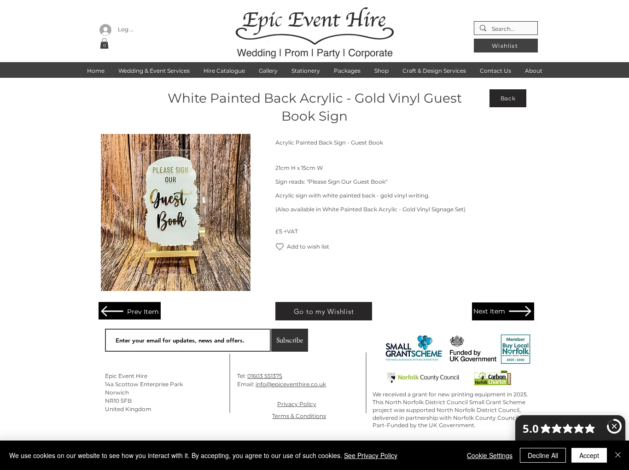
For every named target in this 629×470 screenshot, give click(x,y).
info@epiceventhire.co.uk (291, 384)
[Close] (617, 455)
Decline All (543, 455)
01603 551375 (264, 375)
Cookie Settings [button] (490, 455)
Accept (589, 455)
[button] (104, 43)
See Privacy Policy (370, 455)
